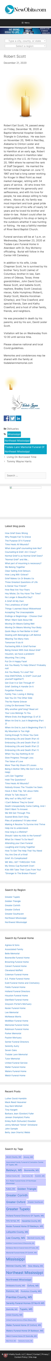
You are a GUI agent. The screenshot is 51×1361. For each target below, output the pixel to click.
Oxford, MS (33, 1285)
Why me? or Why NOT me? (18, 798)
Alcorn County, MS (13, 1157)
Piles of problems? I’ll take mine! (21, 820)
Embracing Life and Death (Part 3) (22, 742)
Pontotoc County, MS (31, 1291)
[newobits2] (25, 33)
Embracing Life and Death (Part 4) (22, 739)
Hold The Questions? (15, 779)
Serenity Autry (12, 1046)
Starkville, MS (11, 1309)
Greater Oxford (12, 909)
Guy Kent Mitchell (13, 1106)
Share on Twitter (12, 418)
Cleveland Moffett (14, 970)
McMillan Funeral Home (16, 1021)
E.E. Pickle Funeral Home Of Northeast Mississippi (21, 1182)
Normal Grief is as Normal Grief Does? (24, 556)
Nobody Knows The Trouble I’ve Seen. (24, 787)
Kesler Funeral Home (15, 1008)
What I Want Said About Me (18, 620)
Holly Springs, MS (12, 1221)
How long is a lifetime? (16, 832)
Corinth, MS (40, 1176)
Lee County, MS (15, 1237)
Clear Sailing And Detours (17, 571)
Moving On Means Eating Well (19, 623)
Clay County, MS (27, 1176)
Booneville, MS (31, 1170)
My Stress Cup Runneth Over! (19, 866)
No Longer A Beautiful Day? (18, 597)
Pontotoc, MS (12, 1291)
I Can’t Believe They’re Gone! (19, 802)
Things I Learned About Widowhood (23, 608)
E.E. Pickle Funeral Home (17, 979)
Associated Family (14, 949)
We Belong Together (15, 567)
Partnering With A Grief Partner (20, 646)
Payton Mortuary (13, 1037)
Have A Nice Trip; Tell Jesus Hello (21, 791)
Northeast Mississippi (17, 440)
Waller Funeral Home (15, 1067)
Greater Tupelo (12, 897)
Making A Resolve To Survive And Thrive (25, 824)
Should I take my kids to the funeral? (23, 835)
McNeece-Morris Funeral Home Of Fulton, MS (22, 1248)
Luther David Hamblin (16, 1098)
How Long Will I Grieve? (16, 574)
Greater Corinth (12, 905)
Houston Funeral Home (16, 995)
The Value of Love (14, 761)
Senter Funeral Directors (17, 1042)
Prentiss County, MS (19, 1297)
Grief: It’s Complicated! (16, 858)
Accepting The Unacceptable (19, 612)
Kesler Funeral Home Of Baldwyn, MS (24, 1226)
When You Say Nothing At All (19, 754)
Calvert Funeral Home (16, 966)
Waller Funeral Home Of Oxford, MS (23, 1325)
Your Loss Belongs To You (18, 713)
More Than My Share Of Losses (20, 765)
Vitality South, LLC (17, 1354)
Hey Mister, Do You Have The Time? (23, 593)
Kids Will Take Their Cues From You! (23, 869)
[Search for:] (25, 475)
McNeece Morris (13, 1016)
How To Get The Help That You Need (23, 850)
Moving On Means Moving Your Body (23, 627)
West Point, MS (11, 1341)
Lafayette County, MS (17, 1232)
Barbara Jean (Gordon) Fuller (19, 1113)
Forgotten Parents (14, 690)
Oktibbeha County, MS (15, 1286)
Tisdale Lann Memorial (16, 1054)
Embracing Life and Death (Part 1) (22, 750)
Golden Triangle (13, 901)
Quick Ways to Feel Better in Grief (21, 631)
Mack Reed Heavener (15, 1102)
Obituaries (13, 428)
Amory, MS (28, 1157)
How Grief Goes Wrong (16, 533)
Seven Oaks (11, 1050)
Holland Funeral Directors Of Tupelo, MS (25, 1215)
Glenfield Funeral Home (16, 1000)
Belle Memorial (12, 953)
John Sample (11, 1128)
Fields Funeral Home (15, 987)
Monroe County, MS (16, 1266)
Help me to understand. (17, 828)
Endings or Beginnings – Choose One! (23, 616)
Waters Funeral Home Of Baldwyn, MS (24, 1330)
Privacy (45, 1354)
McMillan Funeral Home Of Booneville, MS (20, 1243)
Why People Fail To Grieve (18, 537)
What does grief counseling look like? (23, 548)
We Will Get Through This (17, 813)
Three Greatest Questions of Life (21, 582)
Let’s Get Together (14, 776)
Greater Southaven (14, 914)
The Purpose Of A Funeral (18, 540)
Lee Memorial (11, 1012)
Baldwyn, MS (14, 1170)
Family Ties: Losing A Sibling (19, 694)
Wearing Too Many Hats (17, 639)
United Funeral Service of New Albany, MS (21, 1320)
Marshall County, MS (35, 1238)
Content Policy (20, 1357)
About (29, 1354)
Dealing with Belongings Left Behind (23, 635)
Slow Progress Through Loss (19, 757)
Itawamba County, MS (31, 1221)
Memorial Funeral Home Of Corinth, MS (21, 1253)
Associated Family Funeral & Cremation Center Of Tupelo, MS (24, 1163)
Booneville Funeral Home (17, 957)
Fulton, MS (10, 1189)
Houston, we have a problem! (19, 654)
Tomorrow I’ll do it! (14, 642)
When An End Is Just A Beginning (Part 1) (25, 727)
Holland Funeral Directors (17, 991)
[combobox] (25, 41)
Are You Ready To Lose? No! (19, 672)
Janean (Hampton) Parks (17, 1117)
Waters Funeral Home (15, 1071)
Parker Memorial (13, 1033)
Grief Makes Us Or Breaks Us (19, 578)
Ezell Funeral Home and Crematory (22, 983)
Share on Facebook (6, 418)
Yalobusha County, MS (25, 1341)
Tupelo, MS (26, 1309)
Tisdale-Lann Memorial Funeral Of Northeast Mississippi (24, 449)
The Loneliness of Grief (16, 605)
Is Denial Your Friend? (15, 586)
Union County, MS (14, 1315)
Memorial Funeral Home (17, 1025)
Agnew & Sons (12, 945)
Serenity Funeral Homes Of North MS (25, 1303)
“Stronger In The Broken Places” (21, 873)
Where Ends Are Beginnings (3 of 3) (23, 717)
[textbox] (25, 41)
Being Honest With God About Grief (22, 650)
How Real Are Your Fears (17, 589)
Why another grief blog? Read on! (21, 709)
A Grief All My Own (14, 601)
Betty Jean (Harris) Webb (17, 1132)
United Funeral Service (16, 1063)
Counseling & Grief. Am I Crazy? (20, 552)
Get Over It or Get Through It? (19, 683)
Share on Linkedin (18, 418)
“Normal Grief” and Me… (17, 559)
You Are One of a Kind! (16, 854)
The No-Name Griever (16, 701)
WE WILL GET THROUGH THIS (20, 862)
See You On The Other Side (18, 698)
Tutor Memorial (12, 1058)
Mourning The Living (15, 657)
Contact (36, 1354)
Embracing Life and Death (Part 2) (22, 746)
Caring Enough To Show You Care (21, 735)
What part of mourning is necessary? (23, 563)
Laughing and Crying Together (20, 847)
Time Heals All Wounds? (17, 544)
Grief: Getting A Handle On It (19, 686)
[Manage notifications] (5, 1356)
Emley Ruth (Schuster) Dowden (20, 1121)
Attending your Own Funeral (19, 843)
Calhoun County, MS (13, 1176)
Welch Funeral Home (15, 1075)
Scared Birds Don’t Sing (16, 817)
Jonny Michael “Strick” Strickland (21, 1125)
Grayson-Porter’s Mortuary (18, 1004)
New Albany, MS (35, 1266)
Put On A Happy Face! (16, 661)
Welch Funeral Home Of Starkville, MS (21, 1336)
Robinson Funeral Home (17, 1029)
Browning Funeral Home (17, 962)
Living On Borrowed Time (21, 456)
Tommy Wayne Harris (19, 461)
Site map (33, 1357)
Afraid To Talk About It (16, 795)
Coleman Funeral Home (16, 974)
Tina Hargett (11, 1110)
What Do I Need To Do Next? (19, 839)
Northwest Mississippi (16, 922)
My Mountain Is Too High (17, 731)
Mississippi (14, 434)
